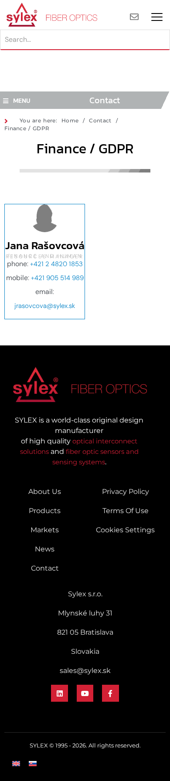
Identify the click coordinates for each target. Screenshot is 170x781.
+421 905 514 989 (57, 278)
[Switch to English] (16, 763)
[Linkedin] (59, 693)
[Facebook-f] (110, 693)
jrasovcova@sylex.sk (44, 305)
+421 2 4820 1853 (56, 264)
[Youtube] (85, 693)
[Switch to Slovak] (32, 763)
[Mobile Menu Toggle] (157, 17)
